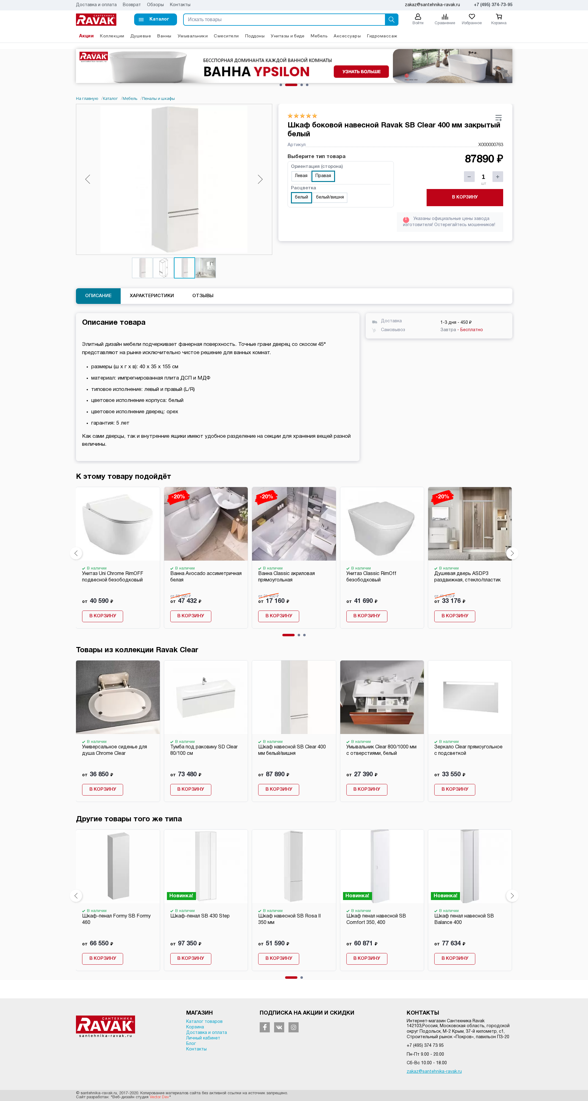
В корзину (465, 197)
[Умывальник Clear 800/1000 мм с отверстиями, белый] (382, 697)
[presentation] (76, 553)
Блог (191, 1044)
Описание (98, 296)
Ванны (164, 36)
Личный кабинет (203, 1038)
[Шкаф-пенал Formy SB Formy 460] (118, 866)
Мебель (319, 36)
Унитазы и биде (287, 36)
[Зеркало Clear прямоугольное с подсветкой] (470, 697)
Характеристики (152, 296)
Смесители (226, 36)
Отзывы (202, 296)
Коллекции (112, 36)
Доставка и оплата (96, 5)
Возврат (132, 5)
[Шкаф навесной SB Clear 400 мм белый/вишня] (294, 697)
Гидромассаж (382, 36)
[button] (155, 19)
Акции (86, 36)
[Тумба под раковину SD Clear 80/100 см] (206, 697)
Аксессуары (347, 36)
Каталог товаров (204, 1022)
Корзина (195, 1027)
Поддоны (255, 36)
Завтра (461, 330)
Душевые (140, 36)
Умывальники (193, 36)
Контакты (180, 5)
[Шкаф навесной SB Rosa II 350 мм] (294, 866)
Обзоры (155, 5)
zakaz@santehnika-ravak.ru (434, 1072)
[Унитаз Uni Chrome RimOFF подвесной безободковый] (118, 524)
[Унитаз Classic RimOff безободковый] (382, 524)
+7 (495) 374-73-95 (493, 5)
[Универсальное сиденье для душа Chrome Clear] (118, 697)
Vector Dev (159, 1097)
